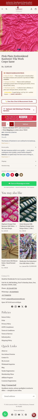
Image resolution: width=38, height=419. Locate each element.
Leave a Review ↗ (16, 94)
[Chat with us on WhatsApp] (5, 414)
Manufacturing (5, 165)
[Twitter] (22, 306)
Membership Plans (8, 374)
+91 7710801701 (6, 295)
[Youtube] (19, 306)
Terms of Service (7, 334)
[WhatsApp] (3, 175)
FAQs (3, 320)
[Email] (21, 175)
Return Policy (6, 317)
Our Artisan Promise (8, 354)
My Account (5, 361)
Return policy (5, 147)
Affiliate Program (7, 377)
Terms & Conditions (8, 330)
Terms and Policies (19, 410)
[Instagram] (15, 306)
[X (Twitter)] (17, 175)
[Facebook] (8, 175)
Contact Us (5, 357)
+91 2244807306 (11, 288)
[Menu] (2, 9)
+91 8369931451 (14, 292)
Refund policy (6, 337)
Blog (3, 367)
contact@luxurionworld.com (15, 299)
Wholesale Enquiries (8, 364)
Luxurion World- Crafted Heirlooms (19, 404)
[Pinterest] (12, 175)
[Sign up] (33, 396)
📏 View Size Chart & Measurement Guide (19, 101)
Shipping (4, 161)
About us (4, 351)
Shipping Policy (7, 340)
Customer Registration (9, 381)
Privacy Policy (6, 324)
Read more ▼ (6, 143)
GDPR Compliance (8, 327)
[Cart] (36, 9)
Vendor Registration (8, 371)
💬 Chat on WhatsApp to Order (19, 183)
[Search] (6, 9)
